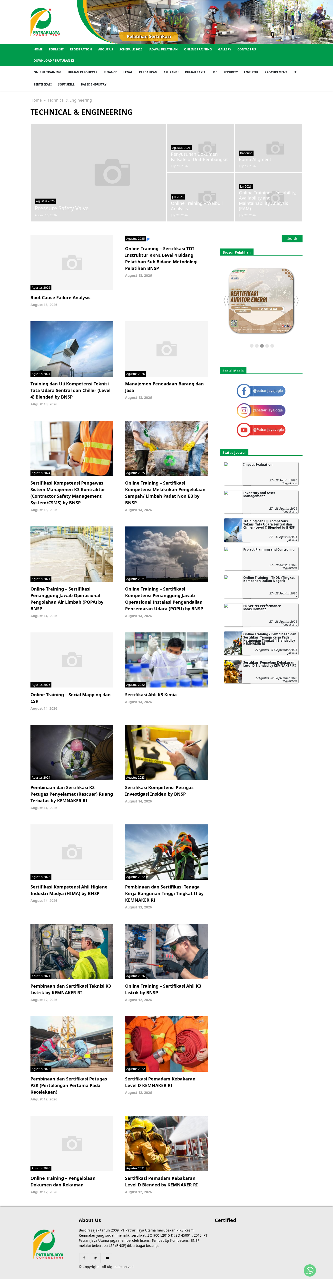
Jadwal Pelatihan (163, 49)
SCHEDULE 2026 (130, 49)
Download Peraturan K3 (54, 60)
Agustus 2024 (41, 374)
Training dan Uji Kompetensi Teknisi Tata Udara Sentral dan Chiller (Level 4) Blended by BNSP (70, 390)
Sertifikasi (43, 84)
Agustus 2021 (41, 579)
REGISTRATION (81, 49)
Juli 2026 (178, 197)
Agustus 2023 (135, 777)
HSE (214, 72)
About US (105, 49)
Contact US (246, 49)
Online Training (198, 49)
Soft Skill (66, 84)
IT (295, 72)
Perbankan (148, 72)
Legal (128, 72)
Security (231, 72)
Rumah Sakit (195, 72)
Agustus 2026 (45, 201)
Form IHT (56, 49)
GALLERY (224, 49)
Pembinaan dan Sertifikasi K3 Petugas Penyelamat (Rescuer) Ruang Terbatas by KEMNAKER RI (71, 793)
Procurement (275, 72)
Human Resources (82, 72)
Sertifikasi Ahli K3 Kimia (151, 694)
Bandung (246, 153)
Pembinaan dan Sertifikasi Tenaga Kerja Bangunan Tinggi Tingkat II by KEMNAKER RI (164, 893)
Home (38, 49)
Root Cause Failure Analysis (60, 297)
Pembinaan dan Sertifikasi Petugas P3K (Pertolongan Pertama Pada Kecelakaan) (68, 1085)
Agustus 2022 (135, 685)
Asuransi (171, 72)
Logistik (251, 72)
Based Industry (93, 84)
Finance (110, 72)
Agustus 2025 (135, 239)
